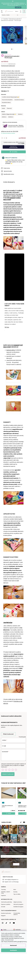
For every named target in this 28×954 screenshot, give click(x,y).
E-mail (4, 746)
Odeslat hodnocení (8, 774)
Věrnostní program (18, 904)
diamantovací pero (9, 217)
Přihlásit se (16, 11)
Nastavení (13, 945)
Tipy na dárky (16, 894)
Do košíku (14, 152)
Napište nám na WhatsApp (12, 882)
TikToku (7, 327)
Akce (14, 889)
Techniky (3, 889)
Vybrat (9, 813)
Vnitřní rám (7, 623)
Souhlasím (13, 950)
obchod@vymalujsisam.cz (11, 879)
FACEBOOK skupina (18, 906)
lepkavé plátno (10, 350)
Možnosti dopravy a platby (9, 133)
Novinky (15, 892)
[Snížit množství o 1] (2, 138)
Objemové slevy (17, 902)
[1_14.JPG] (13, 372)
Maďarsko (18, 929)
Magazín (3, 915)
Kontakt (3, 906)
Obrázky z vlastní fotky (5, 892)
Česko (4, 929)
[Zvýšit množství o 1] (6, 138)
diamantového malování (12, 199)
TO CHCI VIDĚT (18, 7)
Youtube (24, 822)
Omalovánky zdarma (16, 914)
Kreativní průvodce (6, 913)
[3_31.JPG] (13, 404)
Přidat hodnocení (8, 734)
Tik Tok (21, 822)
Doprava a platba (5, 904)
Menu (2, 12)
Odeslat (16, 864)
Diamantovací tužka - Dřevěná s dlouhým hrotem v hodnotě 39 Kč (16, 126)
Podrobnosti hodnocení (8, 66)
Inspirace (3, 895)
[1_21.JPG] (13, 388)
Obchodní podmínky (6, 902)
